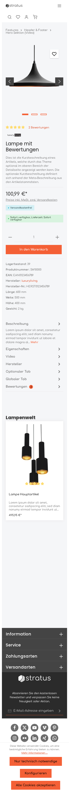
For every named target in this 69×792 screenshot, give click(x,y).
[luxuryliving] (14, 135)
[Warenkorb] (35, 17)
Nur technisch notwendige (35, 761)
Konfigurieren (36, 773)
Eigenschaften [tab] (17, 349)
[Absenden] (59, 711)
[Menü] (59, 6)
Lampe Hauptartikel (24, 494)
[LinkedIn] (34, 738)
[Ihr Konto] (26, 17)
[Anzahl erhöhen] (57, 237)
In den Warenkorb (34, 249)
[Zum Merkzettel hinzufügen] (54, 53)
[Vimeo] (44, 728)
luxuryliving (29, 280)
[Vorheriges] (10, 81)
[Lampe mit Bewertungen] (34, 81)
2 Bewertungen (39, 127)
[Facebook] (14, 728)
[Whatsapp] (54, 738)
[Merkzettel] (18, 17)
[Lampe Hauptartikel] (34, 457)
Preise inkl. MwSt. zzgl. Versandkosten (31, 200)
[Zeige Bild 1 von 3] (25, 114)
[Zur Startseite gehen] (14, 5)
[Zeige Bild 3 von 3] (44, 114)
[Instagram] (14, 738)
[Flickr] (24, 738)
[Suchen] (9, 17)
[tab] (33, 332)
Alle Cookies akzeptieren (35, 785)
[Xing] (44, 738)
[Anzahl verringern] (10, 237)
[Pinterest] (54, 728)
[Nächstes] (59, 81)
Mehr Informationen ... (34, 753)
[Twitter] (24, 728)
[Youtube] (34, 728)
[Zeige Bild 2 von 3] (34, 114)
